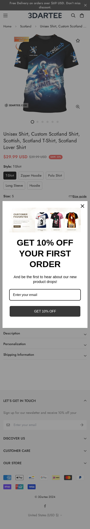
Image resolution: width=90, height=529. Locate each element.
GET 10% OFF (45, 311)
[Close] (82, 206)
